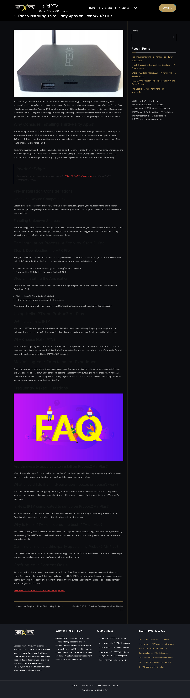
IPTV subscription (157, 115)
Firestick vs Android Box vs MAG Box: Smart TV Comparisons (153, 66)
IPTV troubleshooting (152, 119)
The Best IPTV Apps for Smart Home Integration (149, 90)
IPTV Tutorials (122, 8)
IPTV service (164, 108)
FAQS (135, 8)
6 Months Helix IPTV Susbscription (114, 643)
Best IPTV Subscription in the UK (154, 639)
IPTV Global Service (141, 104)
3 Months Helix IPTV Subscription (114, 647)
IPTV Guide (157, 104)
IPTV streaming (139, 115)
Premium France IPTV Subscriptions (155, 653)
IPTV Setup (137, 112)
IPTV (155, 100)
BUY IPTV (167, 8)
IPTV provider (138, 108)
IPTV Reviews (151, 108)
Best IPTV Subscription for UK (113, 660)
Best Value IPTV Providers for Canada (156, 657)
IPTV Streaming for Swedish (151, 667)
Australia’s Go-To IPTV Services (153, 648)
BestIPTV (136, 101)
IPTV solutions (167, 112)
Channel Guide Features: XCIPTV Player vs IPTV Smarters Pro (154, 74)
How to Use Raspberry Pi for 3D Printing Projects (39, 606)
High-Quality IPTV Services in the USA (156, 644)
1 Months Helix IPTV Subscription (114, 652)
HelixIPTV (48, 5)
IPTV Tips (136, 119)
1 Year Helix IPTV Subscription (78, 176)
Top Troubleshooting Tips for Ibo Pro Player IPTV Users (152, 58)
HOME (92, 8)
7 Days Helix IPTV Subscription (113, 655)
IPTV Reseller (105, 8)
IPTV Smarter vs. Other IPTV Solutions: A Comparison (39, 590)
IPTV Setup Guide (151, 112)
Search (135, 30)
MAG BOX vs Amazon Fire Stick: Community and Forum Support (153, 82)
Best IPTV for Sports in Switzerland (155, 662)
